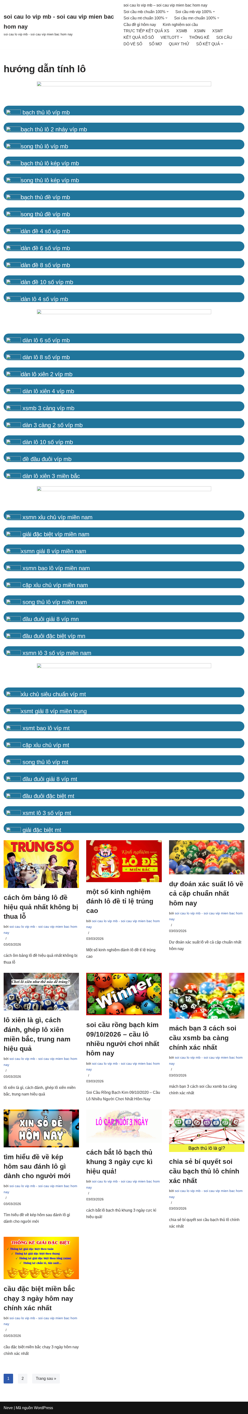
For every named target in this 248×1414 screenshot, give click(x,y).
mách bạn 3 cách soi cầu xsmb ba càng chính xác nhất (202, 1037)
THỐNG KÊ (199, 37)
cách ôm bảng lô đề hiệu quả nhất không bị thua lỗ (41, 907)
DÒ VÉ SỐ (133, 44)
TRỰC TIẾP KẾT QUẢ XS (146, 31)
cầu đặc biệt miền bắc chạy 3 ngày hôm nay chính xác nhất (39, 1298)
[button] (168, 12)
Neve (8, 1408)
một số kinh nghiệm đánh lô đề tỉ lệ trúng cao (119, 901)
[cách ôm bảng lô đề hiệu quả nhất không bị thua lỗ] (41, 864)
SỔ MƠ (155, 44)
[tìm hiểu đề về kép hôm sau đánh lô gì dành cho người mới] (41, 1128)
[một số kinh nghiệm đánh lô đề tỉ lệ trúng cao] (124, 861)
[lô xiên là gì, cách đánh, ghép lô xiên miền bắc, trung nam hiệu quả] (41, 992)
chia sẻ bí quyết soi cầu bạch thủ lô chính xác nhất (204, 1171)
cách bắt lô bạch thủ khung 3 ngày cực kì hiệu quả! (119, 1162)
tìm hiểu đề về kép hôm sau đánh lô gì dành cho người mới (37, 1166)
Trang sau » (46, 1378)
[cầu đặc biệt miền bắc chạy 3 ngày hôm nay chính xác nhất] (41, 1258)
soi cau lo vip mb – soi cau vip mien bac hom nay (165, 5)
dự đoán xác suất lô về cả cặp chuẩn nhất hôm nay (206, 893)
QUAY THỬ (179, 44)
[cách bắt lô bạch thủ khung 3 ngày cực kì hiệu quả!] (124, 1126)
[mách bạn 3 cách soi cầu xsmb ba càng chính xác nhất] (206, 996)
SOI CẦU (224, 37)
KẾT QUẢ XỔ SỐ (139, 37)
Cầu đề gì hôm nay (140, 25)
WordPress (43, 1408)
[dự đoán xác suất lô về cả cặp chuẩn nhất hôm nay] (206, 857)
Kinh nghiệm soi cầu (180, 25)
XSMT (217, 31)
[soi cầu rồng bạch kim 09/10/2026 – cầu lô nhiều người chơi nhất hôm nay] (124, 994)
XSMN (199, 31)
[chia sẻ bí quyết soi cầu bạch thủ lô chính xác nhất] (206, 1131)
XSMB (181, 31)
